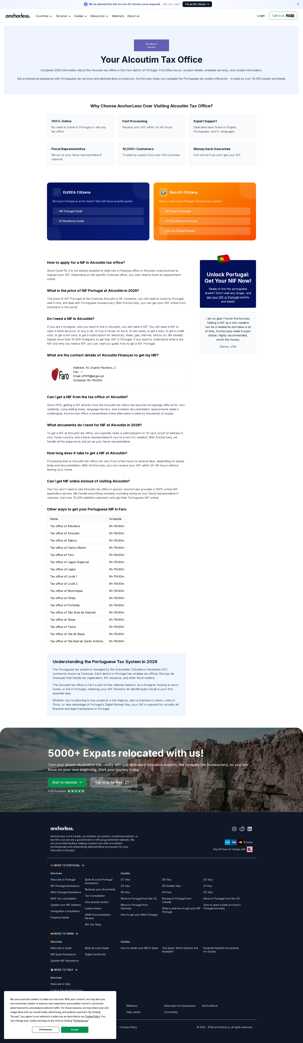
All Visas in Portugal (176, 211)
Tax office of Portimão (65, 605)
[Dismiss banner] (298, 4)
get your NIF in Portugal (223, 297)
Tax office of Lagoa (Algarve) (69, 562)
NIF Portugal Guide (68, 211)
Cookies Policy (128, 1027)
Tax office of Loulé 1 (63, 576)
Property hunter (59, 917)
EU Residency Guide (69, 221)
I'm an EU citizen (195, 4)
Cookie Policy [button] (92, 1016)
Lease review (93, 908)
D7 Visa (125, 879)
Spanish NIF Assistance (64, 960)
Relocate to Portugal (62, 879)
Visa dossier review (96, 902)
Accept (74, 1029)
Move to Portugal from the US (139, 898)
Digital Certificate (95, 954)
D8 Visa (166, 879)
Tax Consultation (95, 895)
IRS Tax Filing (93, 924)
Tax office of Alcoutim (64, 533)
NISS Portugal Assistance (65, 892)
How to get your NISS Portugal (139, 914)
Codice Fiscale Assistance (66, 990)
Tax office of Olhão (63, 598)
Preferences (45, 1029)
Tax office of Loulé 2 (64, 583)
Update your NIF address (65, 904)
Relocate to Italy (60, 984)
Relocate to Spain (61, 948)
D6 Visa (125, 892)
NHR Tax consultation (63, 898)
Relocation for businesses (180, 1005)
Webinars (131, 1005)
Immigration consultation (65, 911)
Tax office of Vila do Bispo (67, 634)
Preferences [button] (81, 1020)
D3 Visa (125, 886)
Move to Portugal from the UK (221, 898)
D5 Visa (208, 892)
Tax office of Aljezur (63, 540)
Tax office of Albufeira (65, 526)
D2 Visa (208, 879)
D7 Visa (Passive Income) (179, 221)
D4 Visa (166, 892)
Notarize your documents (100, 889)
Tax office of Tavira (63, 627)
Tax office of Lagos (63, 569)
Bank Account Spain (97, 948)
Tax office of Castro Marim (68, 547)
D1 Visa (207, 886)
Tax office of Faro (62, 555)
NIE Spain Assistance (63, 954)
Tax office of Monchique (66, 591)
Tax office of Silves (62, 619)
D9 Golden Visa (171, 886)
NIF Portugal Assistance (64, 886)
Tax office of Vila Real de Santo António (76, 641)
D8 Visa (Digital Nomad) (178, 230)
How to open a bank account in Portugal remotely (222, 906)
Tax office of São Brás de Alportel (73, 612)
